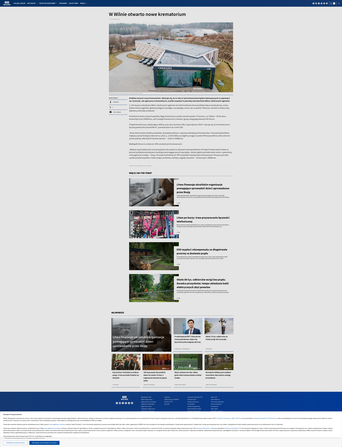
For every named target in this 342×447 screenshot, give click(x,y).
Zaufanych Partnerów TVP (233, 428)
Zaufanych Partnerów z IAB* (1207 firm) (229, 418)
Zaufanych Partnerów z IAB (204, 428)
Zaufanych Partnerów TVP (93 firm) (264, 418)
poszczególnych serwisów (57, 424)
